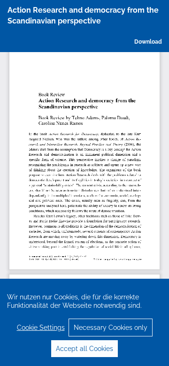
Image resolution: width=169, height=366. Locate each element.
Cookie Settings (41, 327)
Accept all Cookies (84, 348)
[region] (84, 322)
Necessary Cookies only (110, 327)
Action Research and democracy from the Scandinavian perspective (83, 15)
